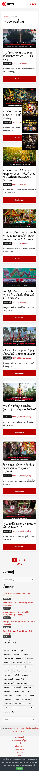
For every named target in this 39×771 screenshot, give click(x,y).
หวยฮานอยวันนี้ (9, 683)
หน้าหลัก (7, 17)
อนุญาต (20, 768)
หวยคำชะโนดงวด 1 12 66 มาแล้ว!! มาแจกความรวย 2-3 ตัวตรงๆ (18, 56)
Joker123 (24, 731)
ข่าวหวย (14, 650)
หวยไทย (16, 691)
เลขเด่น (30, 704)
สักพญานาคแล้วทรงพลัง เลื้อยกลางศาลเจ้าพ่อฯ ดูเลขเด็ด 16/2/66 (18, 468)
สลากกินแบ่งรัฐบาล (19, 663)
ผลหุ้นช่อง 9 (20, 743)
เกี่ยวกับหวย (8, 695)
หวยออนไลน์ (20, 679)
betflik (18, 731)
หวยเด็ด (6, 687)
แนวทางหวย (16, 708)
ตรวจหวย (17, 654)
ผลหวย (26, 654)
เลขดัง (32, 695)
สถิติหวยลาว (20, 749)
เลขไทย (6, 708)
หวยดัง (15, 667)
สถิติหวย (6, 663)
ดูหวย (22, 650)
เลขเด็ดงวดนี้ (7, 63)
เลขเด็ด (16, 699)
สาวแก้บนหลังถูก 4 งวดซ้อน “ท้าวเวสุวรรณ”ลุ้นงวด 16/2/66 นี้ (19, 409)
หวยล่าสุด (7, 675)
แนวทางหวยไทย (29, 708)
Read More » (19, 79)
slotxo (16, 728)
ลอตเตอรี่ (30, 658)
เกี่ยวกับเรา (19, 752)
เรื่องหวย (18, 695)
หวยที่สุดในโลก (25, 667)
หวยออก (25, 675)
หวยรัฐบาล (27, 671)
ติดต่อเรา (19, 756)
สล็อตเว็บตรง (19, 746)
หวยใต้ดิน (7, 691)
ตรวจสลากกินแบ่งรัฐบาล (19, 740)
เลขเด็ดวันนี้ (7, 704)
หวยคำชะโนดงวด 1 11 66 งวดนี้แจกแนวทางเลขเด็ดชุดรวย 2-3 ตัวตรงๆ (19, 115)
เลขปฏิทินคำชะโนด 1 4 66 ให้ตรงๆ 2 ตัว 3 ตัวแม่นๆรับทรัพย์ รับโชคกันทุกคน (18, 295)
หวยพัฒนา (17, 671)
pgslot (22, 728)
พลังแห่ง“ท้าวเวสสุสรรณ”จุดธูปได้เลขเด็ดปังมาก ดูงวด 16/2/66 (19, 352)
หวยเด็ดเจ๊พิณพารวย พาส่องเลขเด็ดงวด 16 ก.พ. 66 (19, 525)
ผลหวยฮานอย (8, 658)
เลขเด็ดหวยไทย (19, 704)
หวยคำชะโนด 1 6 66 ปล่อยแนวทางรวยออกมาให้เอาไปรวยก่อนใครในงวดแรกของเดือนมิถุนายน (19, 175)
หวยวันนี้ (16, 675)
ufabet (11, 728)
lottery (6, 650)
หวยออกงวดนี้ (8, 679)
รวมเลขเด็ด (19, 658)
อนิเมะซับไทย (29, 728)
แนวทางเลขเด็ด (9, 712)
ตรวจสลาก (7, 654)
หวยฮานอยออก (22, 683)
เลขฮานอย (7, 699)
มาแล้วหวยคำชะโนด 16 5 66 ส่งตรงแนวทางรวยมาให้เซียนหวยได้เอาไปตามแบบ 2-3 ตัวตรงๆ (19, 236)
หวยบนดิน (7, 671)
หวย (30, 663)
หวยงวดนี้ (7, 667)
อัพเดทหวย (25, 691)
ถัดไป (19, 564)
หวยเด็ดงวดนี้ (16, 687)
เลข (25, 695)
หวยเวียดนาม (28, 687)
